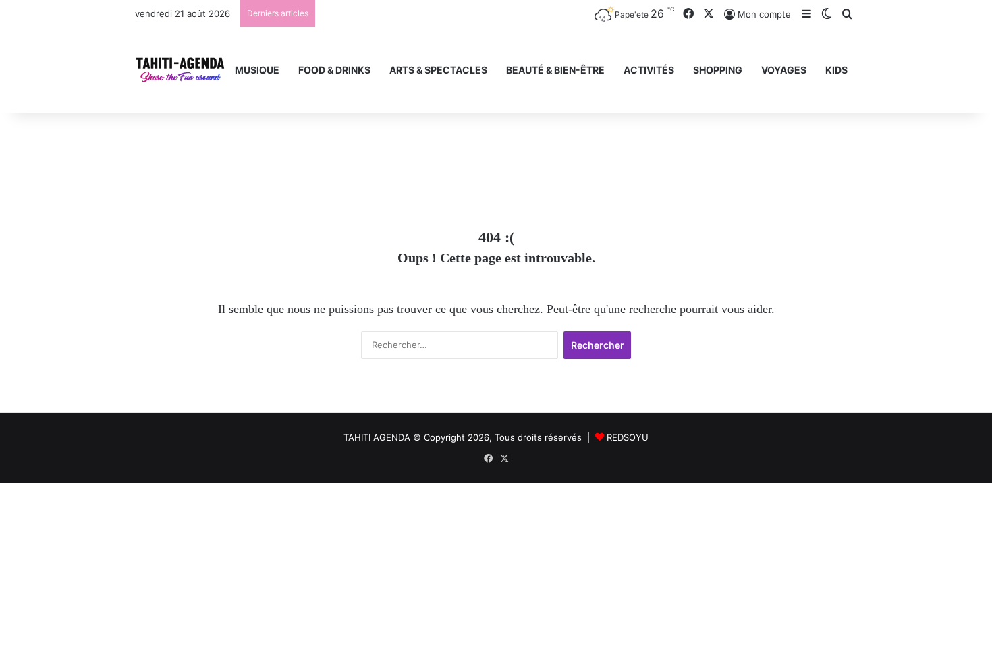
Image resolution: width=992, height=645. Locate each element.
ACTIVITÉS (649, 70)
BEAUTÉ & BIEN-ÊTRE (555, 70)
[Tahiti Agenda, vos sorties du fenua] (180, 69)
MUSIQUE (257, 70)
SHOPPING (717, 70)
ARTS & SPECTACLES (438, 70)
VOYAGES (783, 70)
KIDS (836, 70)
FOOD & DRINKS (334, 70)
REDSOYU (628, 437)
